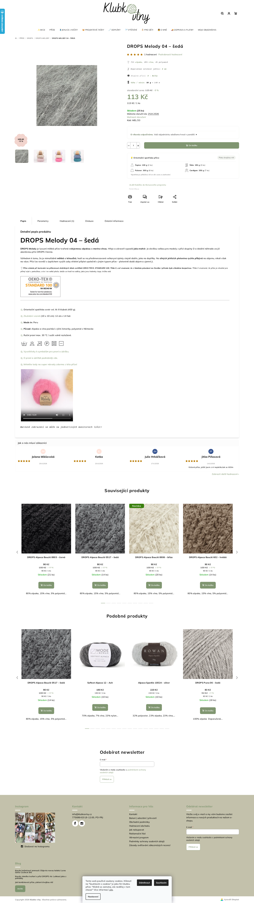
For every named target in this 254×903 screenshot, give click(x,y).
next (237, 552)
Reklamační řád (137, 833)
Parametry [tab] (43, 221)
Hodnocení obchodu (139, 825)
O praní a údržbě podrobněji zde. (41, 358)
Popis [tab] (23, 221)
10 (140, 728)
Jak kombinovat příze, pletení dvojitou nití (34, 882)
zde (111, 889)
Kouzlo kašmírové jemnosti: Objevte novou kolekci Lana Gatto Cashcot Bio (40, 871)
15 (167, 728)
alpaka (138, 62)
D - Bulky (153, 76)
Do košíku (193, 145)
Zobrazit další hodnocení (225, 474)
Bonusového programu (155, 185)
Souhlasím (161, 882)
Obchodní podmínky (139, 822)
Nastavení (93, 896)
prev (17, 552)
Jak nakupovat (136, 829)
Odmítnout (144, 882)
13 (156, 728)
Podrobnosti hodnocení (170, 54)
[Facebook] (75, 823)
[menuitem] (41, 30)
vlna (151, 62)
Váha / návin (137, 83)
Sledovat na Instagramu (37, 846)
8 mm (164, 69)
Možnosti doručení (136, 117)
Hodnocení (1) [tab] (67, 221)
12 (151, 728)
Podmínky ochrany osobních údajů (147, 841)
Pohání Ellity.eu (134, 189)
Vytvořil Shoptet (231, 899)
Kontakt (133, 814)
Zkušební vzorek (32, 316)
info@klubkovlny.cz (82, 814)
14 (162, 728)
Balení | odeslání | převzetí (143, 818)
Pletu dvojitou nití (226, 157)
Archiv (20, 888)
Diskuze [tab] (89, 221)
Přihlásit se (107, 779)
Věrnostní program (139, 837)
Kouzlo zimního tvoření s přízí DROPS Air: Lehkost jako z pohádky (40, 877)
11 (146, 728)
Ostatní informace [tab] (114, 221)
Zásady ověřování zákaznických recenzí (150, 845)
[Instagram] (82, 823)
